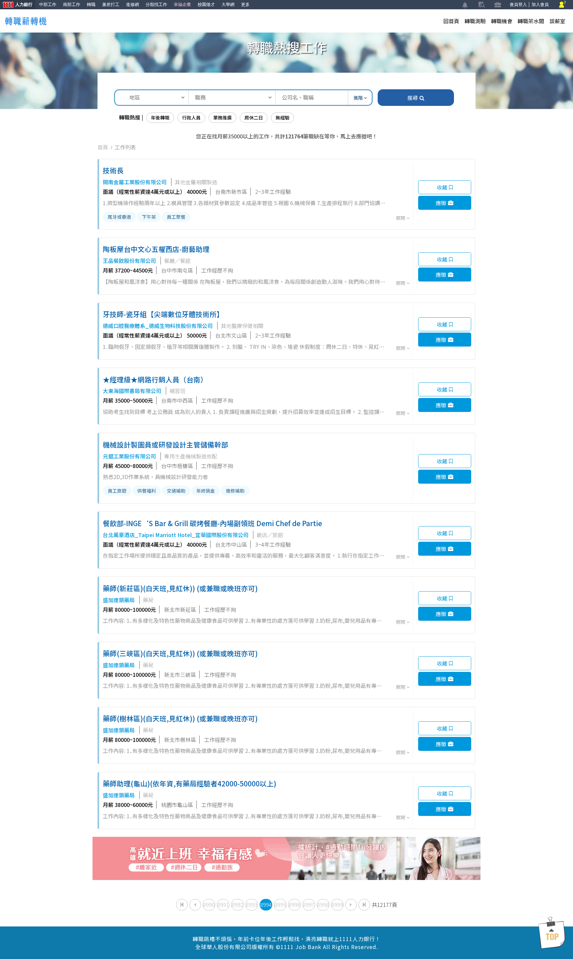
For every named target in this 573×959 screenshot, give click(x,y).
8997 (309, 905)
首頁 (102, 147)
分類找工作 (156, 4)
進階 (358, 97)
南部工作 (71, 4)
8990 (209, 905)
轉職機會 (501, 21)
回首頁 (451, 21)
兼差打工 (110, 4)
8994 (266, 905)
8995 (280, 905)
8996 (294, 905)
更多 (245, 4)
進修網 (132, 4)
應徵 (441, 203)
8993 (252, 905)
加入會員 (540, 4)
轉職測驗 (475, 21)
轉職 (91, 4)
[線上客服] (562, 5)
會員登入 (518, 4)
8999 (337, 905)
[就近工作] (286, 857)
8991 (223, 905)
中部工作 (47, 4)
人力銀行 (16, 5)
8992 (237, 905)
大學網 (228, 4)
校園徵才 (206, 4)
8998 (323, 905)
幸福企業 (182, 4)
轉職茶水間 (531, 21)
